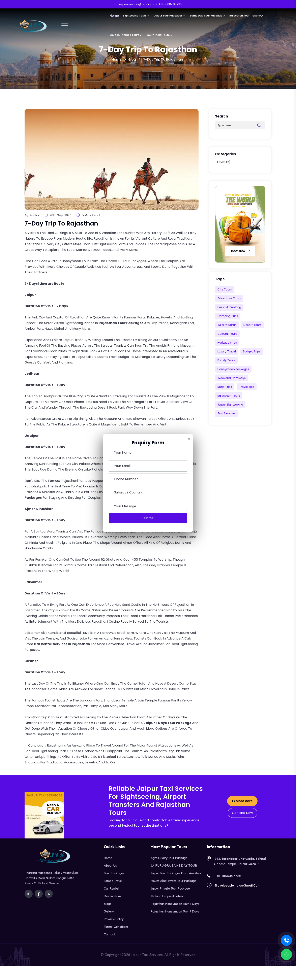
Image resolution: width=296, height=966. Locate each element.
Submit (148, 518)
